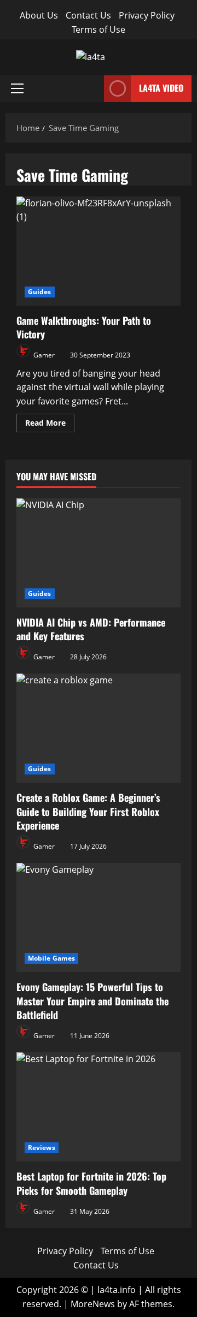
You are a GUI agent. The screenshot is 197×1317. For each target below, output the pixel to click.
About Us (39, 15)
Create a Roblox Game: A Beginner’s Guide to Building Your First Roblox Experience (88, 811)
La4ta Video (161, 87)
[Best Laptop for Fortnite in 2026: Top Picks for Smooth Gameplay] (98, 1106)
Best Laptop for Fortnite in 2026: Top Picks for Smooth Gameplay (91, 1183)
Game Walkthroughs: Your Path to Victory (98, 251)
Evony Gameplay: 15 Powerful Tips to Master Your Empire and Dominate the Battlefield (92, 1000)
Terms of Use (98, 29)
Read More (49, 421)
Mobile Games (51, 958)
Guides (39, 291)
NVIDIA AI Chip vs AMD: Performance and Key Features (90, 629)
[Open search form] (92, 88)
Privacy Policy (147, 15)
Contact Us (88, 15)
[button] (17, 88)
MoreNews (93, 1304)
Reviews (41, 1147)
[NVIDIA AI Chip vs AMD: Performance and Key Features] (98, 552)
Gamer (43, 355)
